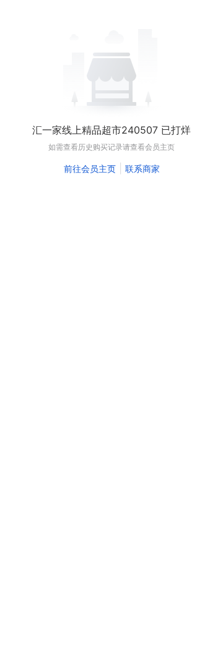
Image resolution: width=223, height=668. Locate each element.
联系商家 (142, 168)
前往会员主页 (90, 168)
